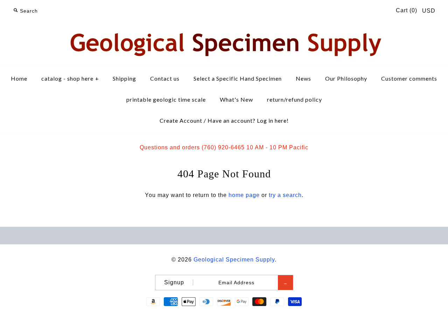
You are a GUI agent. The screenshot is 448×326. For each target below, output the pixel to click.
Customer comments (409, 78)
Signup (174, 282)
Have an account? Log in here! (248, 120)
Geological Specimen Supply (234, 260)
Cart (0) (407, 10)
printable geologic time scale (166, 99)
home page (244, 195)
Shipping (124, 78)
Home (19, 78)
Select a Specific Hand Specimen (238, 78)
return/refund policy (294, 99)
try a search (285, 195)
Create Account (181, 120)
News (303, 78)
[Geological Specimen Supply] (224, 31)
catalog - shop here (70, 78)
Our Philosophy (346, 78)
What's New (236, 99)
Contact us (165, 78)
